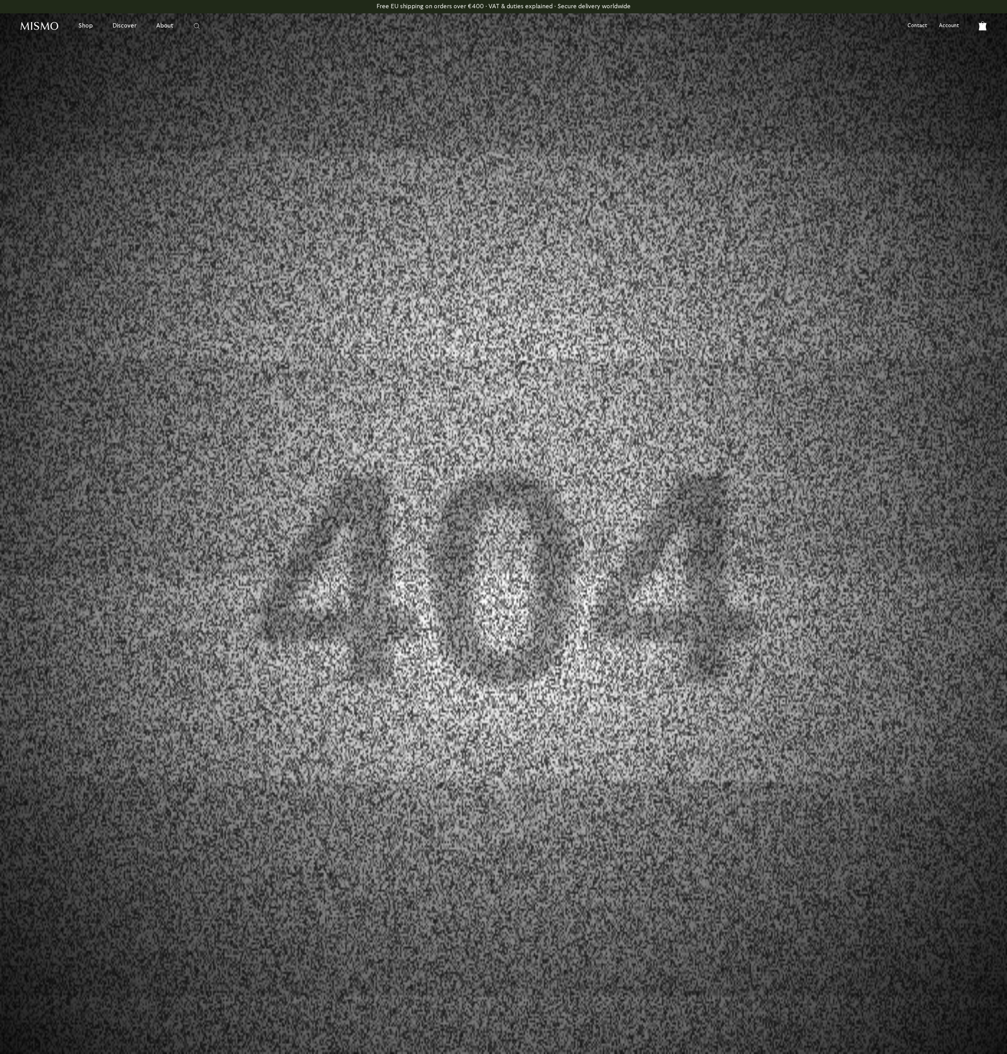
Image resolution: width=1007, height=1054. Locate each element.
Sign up (427, 625)
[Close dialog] (644, 397)
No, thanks (427, 650)
